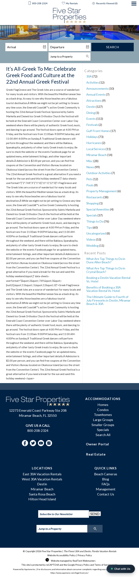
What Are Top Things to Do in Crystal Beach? (105, 270)
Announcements (97, 88)
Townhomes (103, 415)
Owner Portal (97, 444)
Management (105, 489)
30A (89, 76)
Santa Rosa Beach (42, 494)
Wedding (92, 245)
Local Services (95, 149)
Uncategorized (96, 233)
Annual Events (95, 94)
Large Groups (103, 420)
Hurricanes (93, 143)
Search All (103, 435)
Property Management (101, 191)
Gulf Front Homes (98, 131)
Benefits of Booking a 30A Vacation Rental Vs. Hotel (103, 289)
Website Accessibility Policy (61, 555)
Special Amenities (98, 209)
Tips (89, 227)
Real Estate (96, 454)
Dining (90, 113)
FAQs (106, 484)
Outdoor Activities (98, 173)
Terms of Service (102, 564)
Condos (103, 410)
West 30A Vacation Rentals (42, 479)
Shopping (92, 203)
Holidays (92, 137)
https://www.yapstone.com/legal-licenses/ (69, 573)
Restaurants (94, 197)
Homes (102, 405)
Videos (90, 239)
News (90, 167)
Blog (105, 479)
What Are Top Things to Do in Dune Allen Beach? (105, 260)
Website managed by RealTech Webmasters (73, 560)
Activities (92, 82)
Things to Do (94, 221)
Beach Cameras (105, 474)
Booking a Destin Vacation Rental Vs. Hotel (108, 279)
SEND (95, 514)
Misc (89, 161)
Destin (90, 106)
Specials (91, 215)
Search (112, 47)
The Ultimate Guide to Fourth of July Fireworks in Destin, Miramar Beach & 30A (108, 300)
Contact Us (105, 494)
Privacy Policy (84, 555)
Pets (89, 179)
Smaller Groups (103, 425)
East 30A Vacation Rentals (42, 474)
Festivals (92, 125)
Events (91, 118)
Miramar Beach (96, 155)
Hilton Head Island (42, 499)
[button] (134, 13)
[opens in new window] (26, 445)
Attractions (94, 100)
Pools (90, 185)
